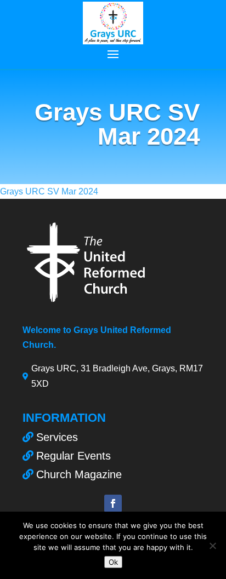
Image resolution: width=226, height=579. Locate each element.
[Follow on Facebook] (113, 503)
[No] (212, 545)
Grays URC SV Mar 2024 (49, 191)
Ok (113, 562)
